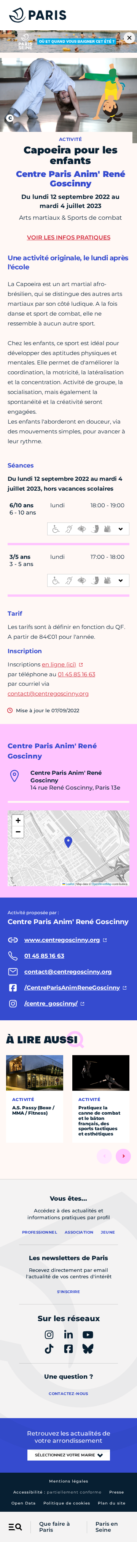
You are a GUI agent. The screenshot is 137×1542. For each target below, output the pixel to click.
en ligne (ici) (59, 664)
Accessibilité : (57, 1492)
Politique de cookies (66, 1503)
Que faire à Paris (54, 1527)
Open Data (23, 1503)
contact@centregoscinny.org (48, 693)
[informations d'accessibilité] (88, 528)
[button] (68, 842)
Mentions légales (68, 1481)
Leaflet (69, 884)
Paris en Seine (107, 1527)
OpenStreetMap (102, 884)
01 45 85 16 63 (76, 674)
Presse (116, 1492)
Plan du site (112, 1503)
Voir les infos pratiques (68, 237)
